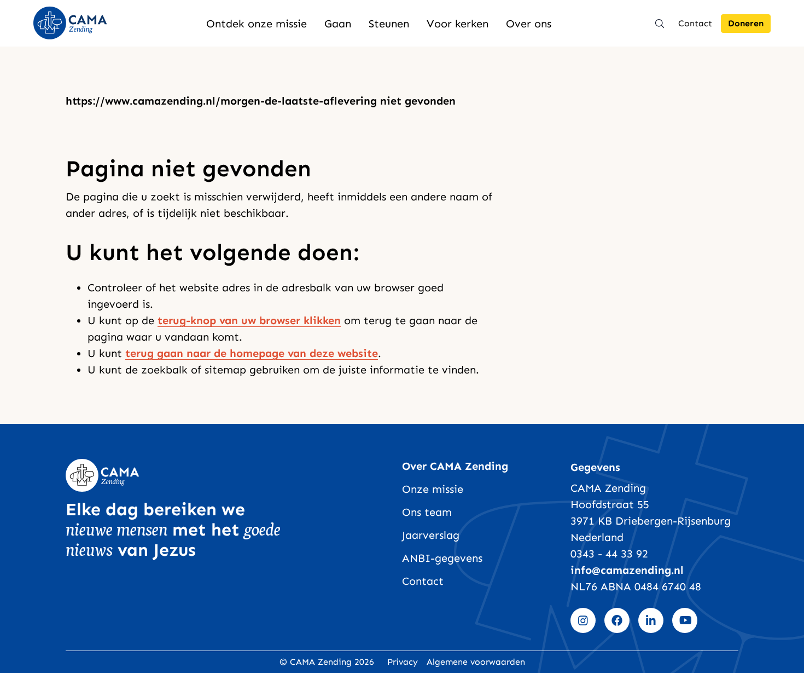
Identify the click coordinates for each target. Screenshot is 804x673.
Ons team (427, 512)
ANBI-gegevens (442, 558)
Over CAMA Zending (455, 466)
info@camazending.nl (627, 570)
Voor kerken (457, 23)
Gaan (337, 23)
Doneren (746, 23)
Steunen (389, 23)
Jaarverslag (430, 535)
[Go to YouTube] (684, 620)
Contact (695, 23)
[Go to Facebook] (617, 620)
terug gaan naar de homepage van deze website (251, 353)
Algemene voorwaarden (476, 662)
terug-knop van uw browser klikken (249, 320)
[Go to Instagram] (583, 620)
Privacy (402, 662)
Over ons (528, 23)
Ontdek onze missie (256, 23)
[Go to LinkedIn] (650, 620)
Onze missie (432, 489)
